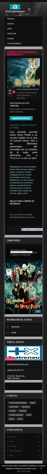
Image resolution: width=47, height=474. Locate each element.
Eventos (10, 24)
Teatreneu (9, 359)
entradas (23, 411)
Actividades (24, 446)
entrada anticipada (16, 415)
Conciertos (24, 437)
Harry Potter (14, 407)
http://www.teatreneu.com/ (17, 364)
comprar (12, 411)
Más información (23, 471)
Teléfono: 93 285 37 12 (15, 370)
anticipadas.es (15, 125)
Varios (24, 456)
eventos (24, 125)
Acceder (10, 39)
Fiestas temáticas (24, 451)
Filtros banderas (14, 43)
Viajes (9, 29)
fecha (20, 419)
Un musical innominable (18, 403)
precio (12, 419)
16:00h (13, 333)
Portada (10, 19)
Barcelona (25, 407)
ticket (29, 415)
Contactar (11, 34)
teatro (33, 403)
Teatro (24, 441)
